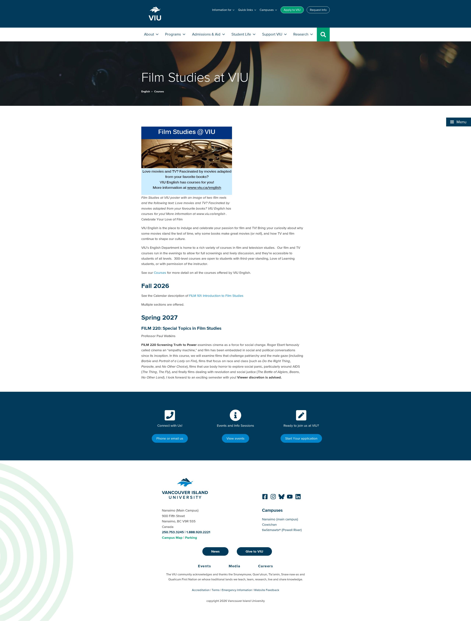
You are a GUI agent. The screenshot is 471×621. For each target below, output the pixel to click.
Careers (265, 566)
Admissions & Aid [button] (206, 34)
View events (235, 438)
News (215, 551)
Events (204, 566)
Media (234, 566)
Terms (216, 590)
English (146, 91)
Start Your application (301, 438)
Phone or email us (169, 438)
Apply (292, 9)
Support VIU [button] (272, 34)
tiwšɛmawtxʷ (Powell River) (282, 530)
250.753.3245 (173, 532)
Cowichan (269, 524)
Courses (159, 91)
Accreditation (201, 590)
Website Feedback (266, 590)
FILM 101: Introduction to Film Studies (216, 296)
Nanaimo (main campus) (280, 519)
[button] (458, 122)
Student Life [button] (241, 34)
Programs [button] (173, 34)
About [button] (149, 34)
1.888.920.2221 (198, 532)
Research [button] (301, 34)
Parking (191, 537)
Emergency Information (237, 590)
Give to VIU (254, 551)
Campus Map (172, 537)
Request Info (318, 9)
